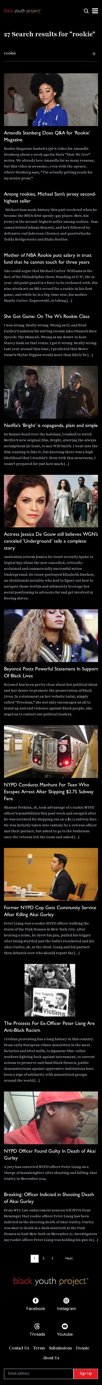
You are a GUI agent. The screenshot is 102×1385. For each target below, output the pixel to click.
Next (69, 1258)
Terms (39, 1347)
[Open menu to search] (86, 11)
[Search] (93, 53)
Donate (82, 1347)
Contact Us (19, 1347)
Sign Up (86, 1374)
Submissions (60, 1347)
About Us (51, 1357)
